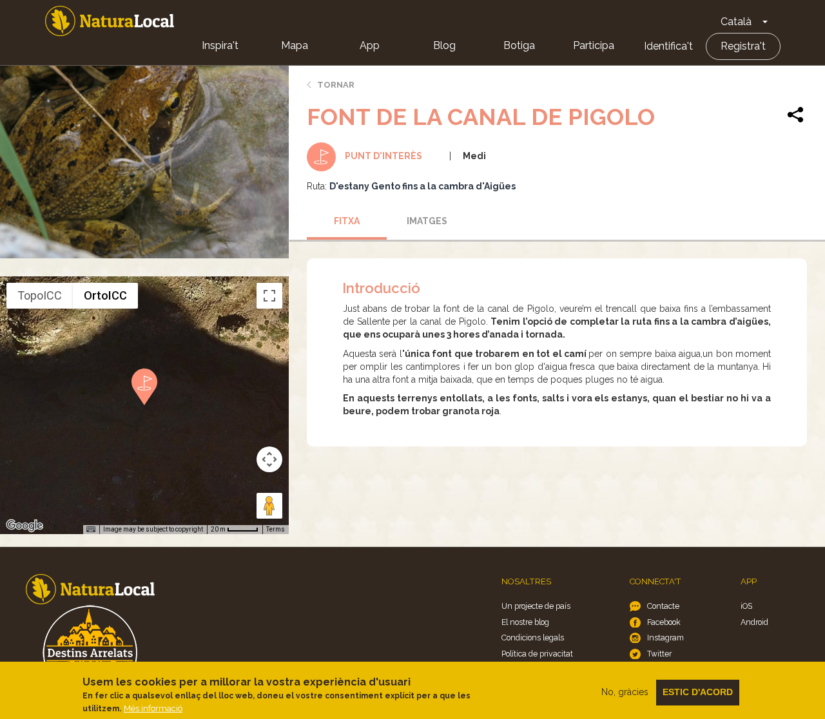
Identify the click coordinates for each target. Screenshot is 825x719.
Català (736, 21)
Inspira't (220, 45)
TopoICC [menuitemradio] (39, 295)
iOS (746, 606)
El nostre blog (525, 622)
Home (109, 21)
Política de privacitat (537, 653)
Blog (444, 45)
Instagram (665, 637)
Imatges (427, 221)
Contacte (663, 606)
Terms (275, 529)
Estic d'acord (698, 692)
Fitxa (347, 221)
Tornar (335, 85)
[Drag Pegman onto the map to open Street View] (269, 506)
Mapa (294, 45)
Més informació (153, 708)
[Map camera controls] (269, 459)
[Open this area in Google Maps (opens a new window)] (24, 525)
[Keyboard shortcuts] (90, 529)
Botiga (519, 45)
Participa (593, 45)
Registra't (743, 46)
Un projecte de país (535, 606)
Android (754, 622)
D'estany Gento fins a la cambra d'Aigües (422, 186)
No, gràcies (624, 692)
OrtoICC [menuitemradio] (105, 295)
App (370, 45)
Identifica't (668, 46)
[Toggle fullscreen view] (269, 296)
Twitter (659, 653)
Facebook (664, 622)
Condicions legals (532, 637)
